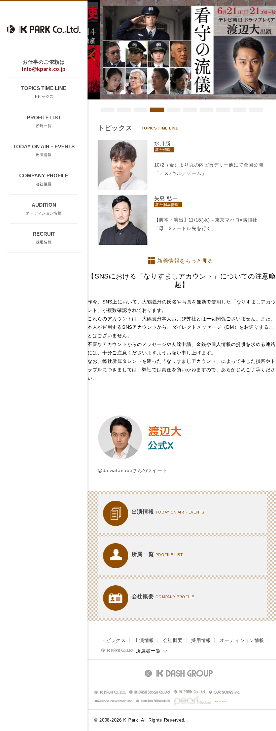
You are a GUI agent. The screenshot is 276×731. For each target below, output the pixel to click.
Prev (95, 55)
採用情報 (201, 640)
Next (268, 55)
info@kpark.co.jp (44, 69)
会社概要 (173, 640)
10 (256, 110)
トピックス (113, 640)
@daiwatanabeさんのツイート (132, 470)
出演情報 (144, 640)
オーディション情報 (242, 640)
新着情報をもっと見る (185, 261)
